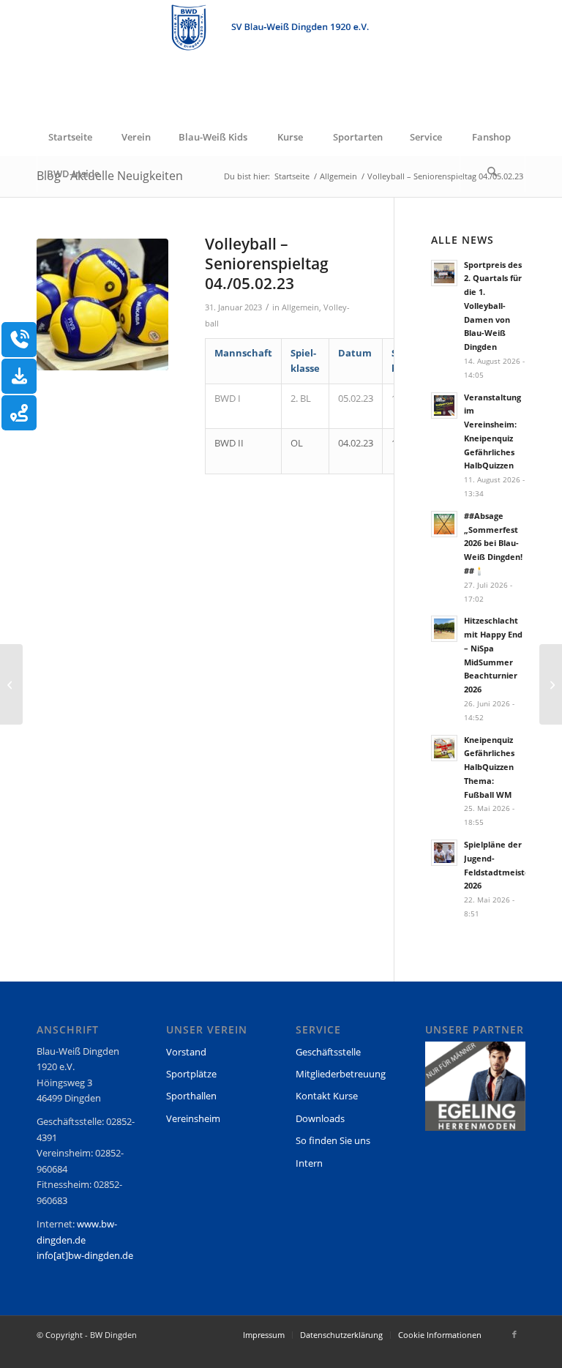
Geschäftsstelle (328, 1051)
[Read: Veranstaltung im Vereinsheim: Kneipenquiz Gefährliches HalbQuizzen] (444, 405)
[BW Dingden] (281, 59)
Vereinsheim (193, 1118)
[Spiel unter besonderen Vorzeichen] (550, 684)
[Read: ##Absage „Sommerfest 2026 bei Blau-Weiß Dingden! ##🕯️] (444, 524)
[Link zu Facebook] (514, 1334)
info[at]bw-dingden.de (85, 1255)
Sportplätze (191, 1073)
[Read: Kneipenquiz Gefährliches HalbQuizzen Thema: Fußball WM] (444, 748)
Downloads (320, 1118)
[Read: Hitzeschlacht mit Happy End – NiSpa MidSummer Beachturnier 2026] (444, 629)
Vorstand (186, 1051)
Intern (309, 1163)
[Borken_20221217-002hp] (102, 304)
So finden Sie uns (333, 1140)
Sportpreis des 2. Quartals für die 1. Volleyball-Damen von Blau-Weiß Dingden (493, 306)
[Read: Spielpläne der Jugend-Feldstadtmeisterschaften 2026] (444, 853)
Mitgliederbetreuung (341, 1073)
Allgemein (300, 307)
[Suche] (492, 173)
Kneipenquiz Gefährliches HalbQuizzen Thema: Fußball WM (489, 767)
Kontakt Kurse (327, 1095)
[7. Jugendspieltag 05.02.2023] (11, 684)
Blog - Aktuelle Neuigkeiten (110, 176)
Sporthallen (191, 1095)
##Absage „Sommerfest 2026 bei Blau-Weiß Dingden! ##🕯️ (493, 543)
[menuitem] (69, 137)
